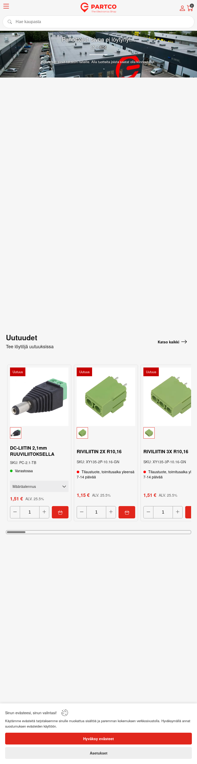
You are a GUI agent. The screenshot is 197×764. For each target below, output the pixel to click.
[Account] (182, 8)
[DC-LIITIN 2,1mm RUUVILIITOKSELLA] (39, 397)
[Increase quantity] (44, 512)
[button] (39, 433)
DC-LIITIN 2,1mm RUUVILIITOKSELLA (32, 451)
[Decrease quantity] (15, 512)
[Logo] (98, 8)
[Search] (98, 21)
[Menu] (6, 7)
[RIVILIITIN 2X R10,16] (106, 397)
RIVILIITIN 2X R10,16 (99, 451)
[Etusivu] (93, 47)
